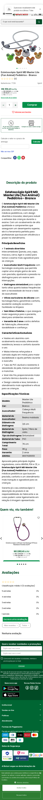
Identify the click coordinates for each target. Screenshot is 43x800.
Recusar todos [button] (21, 795)
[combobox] (21, 21)
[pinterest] (23, 158)
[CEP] (16, 143)
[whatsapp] (19, 158)
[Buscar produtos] (39, 21)
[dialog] (21, 785)
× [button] (40, 773)
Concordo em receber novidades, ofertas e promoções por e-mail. (20, 660)
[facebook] (15, 158)
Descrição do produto (9, 98)
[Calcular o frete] (36, 142)
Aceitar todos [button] (21, 788)
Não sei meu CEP (7, 152)
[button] (1, 538)
